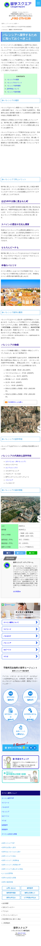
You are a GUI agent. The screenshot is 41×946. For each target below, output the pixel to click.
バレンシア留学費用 (13, 86)
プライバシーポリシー (10, 915)
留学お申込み (11, 897)
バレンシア (7, 643)
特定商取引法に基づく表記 (11, 919)
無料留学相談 (11, 893)
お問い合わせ (11, 888)
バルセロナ (7, 636)
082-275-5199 (22, 18)
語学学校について (13, 89)
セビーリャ (7, 649)
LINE (33, 553)
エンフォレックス (11, 467)
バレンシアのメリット (14, 82)
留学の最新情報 (7, 882)
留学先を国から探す (9, 847)
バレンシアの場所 (13, 79)
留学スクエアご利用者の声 (11, 865)
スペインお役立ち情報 (9, 834)
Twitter (21, 553)
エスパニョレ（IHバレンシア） (16, 461)
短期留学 (5, 825)
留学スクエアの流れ (9, 856)
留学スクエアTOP (8, 843)
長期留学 (5, 829)
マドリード (7, 629)
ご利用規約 (6, 923)
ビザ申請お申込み (30, 897)
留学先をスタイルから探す (11, 852)
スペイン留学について (11, 622)
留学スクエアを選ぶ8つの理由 (12, 869)
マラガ (6, 656)
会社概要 (16, 591)
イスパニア (9, 480)
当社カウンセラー (8, 907)
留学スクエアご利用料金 (10, 860)
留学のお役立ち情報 (9, 878)
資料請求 (30, 888)
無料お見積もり (30, 893)
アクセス (5, 911)
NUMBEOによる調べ (15, 402)
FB (9, 553)
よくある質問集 (7, 873)
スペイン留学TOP (8, 798)
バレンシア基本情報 (13, 92)
